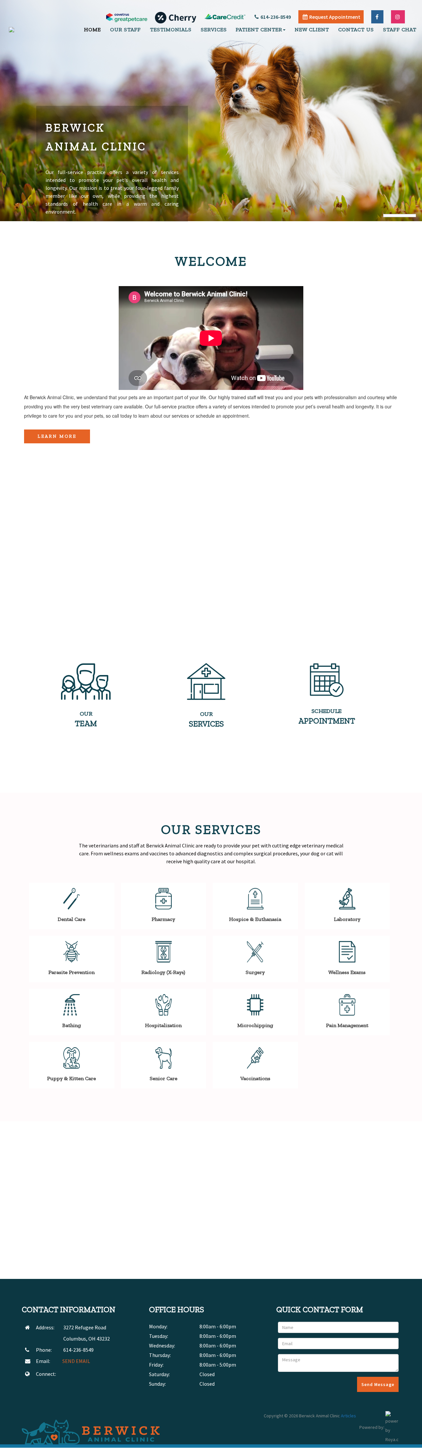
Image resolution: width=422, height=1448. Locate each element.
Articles (348, 1416)
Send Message (377, 1384)
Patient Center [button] (259, 29)
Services (214, 29)
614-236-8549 (275, 17)
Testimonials (171, 29)
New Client (312, 29)
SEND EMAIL (76, 1361)
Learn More (57, 436)
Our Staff (125, 29)
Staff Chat (399, 29)
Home (92, 29)
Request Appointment (334, 17)
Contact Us (356, 29)
